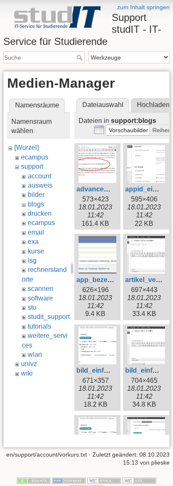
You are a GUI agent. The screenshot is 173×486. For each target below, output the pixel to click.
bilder (36, 194)
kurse (36, 251)
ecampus (34, 157)
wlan (35, 354)
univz (29, 363)
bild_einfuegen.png (107, 370)
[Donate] (33, 480)
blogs (36, 204)
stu (32, 307)
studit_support (49, 316)
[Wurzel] (26, 147)
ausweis (40, 185)
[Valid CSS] (139, 480)
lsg (32, 260)
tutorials (39, 326)
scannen (40, 288)
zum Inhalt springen (143, 7)
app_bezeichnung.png (112, 279)
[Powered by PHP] (69, 480)
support (32, 166)
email (36, 232)
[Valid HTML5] (104, 480)
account (39, 176)
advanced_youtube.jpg (113, 189)
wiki (27, 373)
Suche (80, 57)
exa (33, 241)
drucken (40, 213)
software (40, 298)
